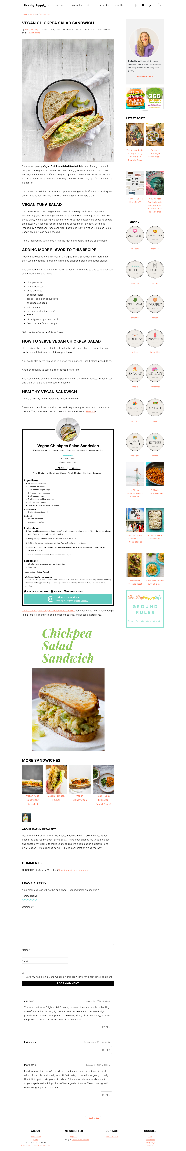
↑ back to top (93, 1118)
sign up (73, 1137)
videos (150, 1145)
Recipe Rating (29, 896)
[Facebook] (136, 5)
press (35, 1140)
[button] (64, 455)
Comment (28, 907)
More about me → (145, 76)
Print (62, 468)
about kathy (36, 1137)
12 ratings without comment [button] (73, 870)
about (90, 5)
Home (24, 14)
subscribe (103, 5)
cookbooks (75, 5)
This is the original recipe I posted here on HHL (48, 610)
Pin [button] (76, 468)
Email (26, 961)
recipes (60, 5)
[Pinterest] (150, 5)
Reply (106, 1027)
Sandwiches (44, 14)
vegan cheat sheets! (80, 1140)
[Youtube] (143, 5)
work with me (112, 1137)
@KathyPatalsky (81, 601)
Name (26, 950)
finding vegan (150, 1143)
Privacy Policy (27, 1145)
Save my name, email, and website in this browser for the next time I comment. (69, 976)
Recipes (33, 14)
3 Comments (34, 33)
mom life (118, 5)
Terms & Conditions (42, 1145)
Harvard (90, 411)
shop (150, 1137)
